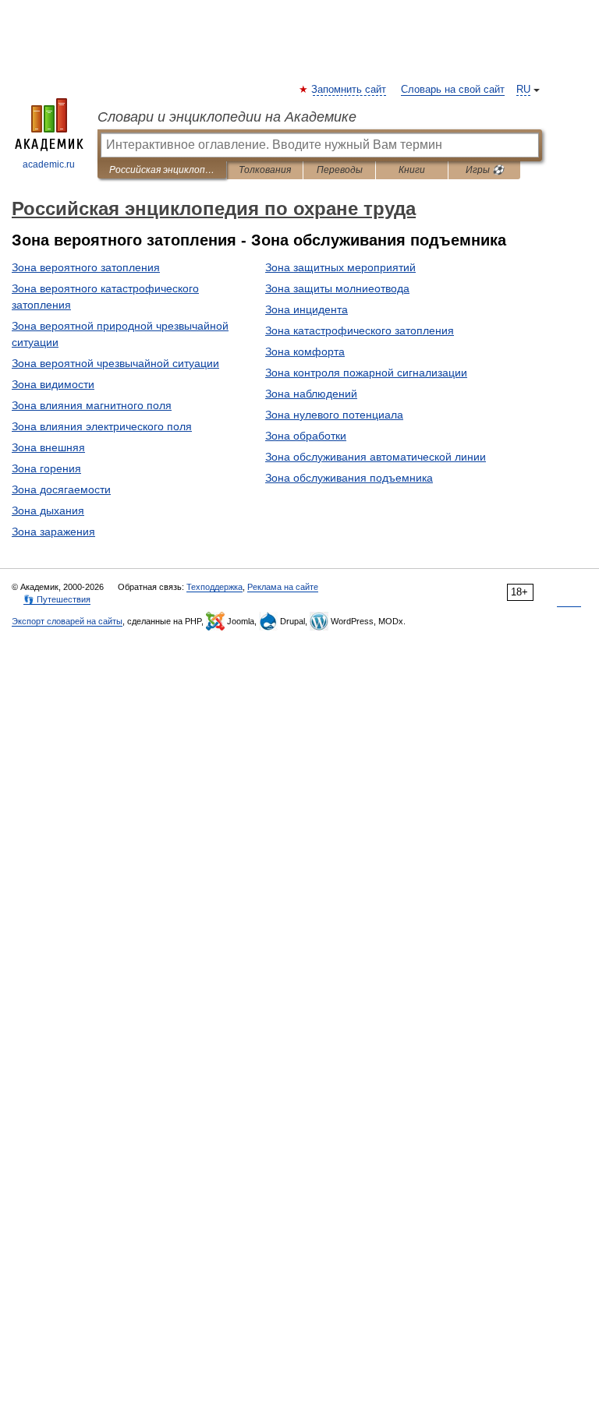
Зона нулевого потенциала (334, 414)
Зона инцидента (306, 309)
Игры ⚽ (485, 169)
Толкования (265, 169)
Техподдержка (214, 587)
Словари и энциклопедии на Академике (226, 117)
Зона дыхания (48, 510)
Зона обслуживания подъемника (349, 478)
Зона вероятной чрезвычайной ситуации (115, 363)
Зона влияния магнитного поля (92, 405)
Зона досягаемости (61, 489)
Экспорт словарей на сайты (67, 621)
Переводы (340, 169)
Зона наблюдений (311, 393)
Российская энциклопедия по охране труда (161, 169)
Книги (412, 169)
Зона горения (46, 468)
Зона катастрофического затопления (359, 330)
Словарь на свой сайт (453, 89)
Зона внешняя (48, 447)
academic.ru (49, 164)
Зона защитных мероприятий (340, 267)
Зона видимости (53, 384)
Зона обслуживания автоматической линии (375, 456)
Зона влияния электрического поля (102, 426)
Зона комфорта (305, 351)
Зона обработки (305, 435)
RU (523, 89)
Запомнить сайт (349, 89)
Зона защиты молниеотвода (337, 288)
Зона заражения (53, 531)
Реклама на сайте (282, 587)
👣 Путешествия (56, 599)
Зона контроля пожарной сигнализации (366, 372)
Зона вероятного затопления (86, 267)
